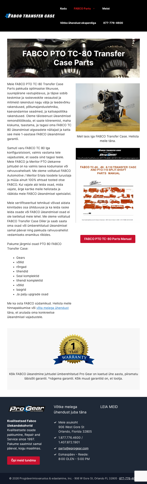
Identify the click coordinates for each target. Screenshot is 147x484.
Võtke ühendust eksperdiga (78, 23)
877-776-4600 (113, 23)
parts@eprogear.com (73, 448)
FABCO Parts (82, 8)
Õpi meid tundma (23, 460)
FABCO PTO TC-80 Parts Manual (107, 239)
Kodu (63, 8)
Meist (106, 8)
